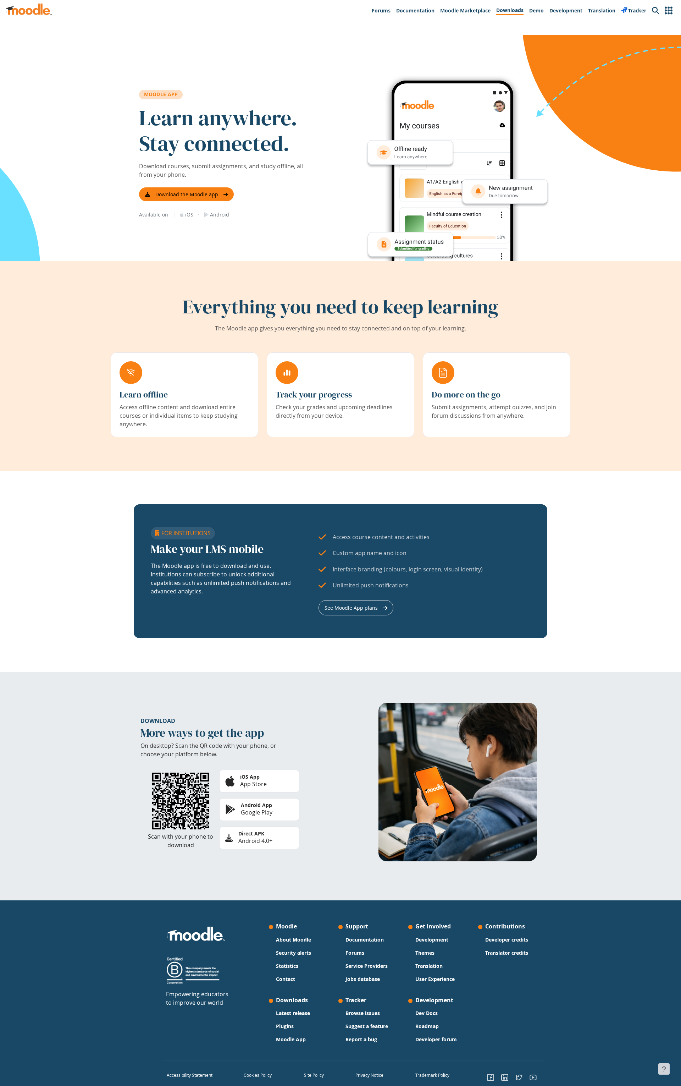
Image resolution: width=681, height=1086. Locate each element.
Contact (285, 979)
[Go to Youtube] (533, 1077)
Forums (354, 952)
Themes (424, 952)
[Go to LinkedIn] (504, 1077)
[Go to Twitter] (518, 1077)
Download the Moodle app (186, 194)
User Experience (435, 979)
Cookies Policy (258, 1075)
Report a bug (361, 1039)
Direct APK (251, 833)
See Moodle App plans (351, 607)
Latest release (293, 1013)
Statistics (287, 965)
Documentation (364, 939)
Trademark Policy (432, 1075)
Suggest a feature (366, 1026)
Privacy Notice (369, 1075)
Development (431, 939)
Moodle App (291, 1039)
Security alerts (293, 952)
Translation (429, 965)
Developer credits (506, 939)
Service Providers (366, 965)
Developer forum (436, 1039)
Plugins (285, 1026)
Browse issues (362, 1013)
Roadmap (427, 1026)
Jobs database (362, 979)
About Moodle (293, 939)
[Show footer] (664, 1069)
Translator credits (506, 952)
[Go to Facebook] (490, 1077)
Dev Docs (426, 1013)
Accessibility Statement (189, 1075)
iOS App (250, 776)
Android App (256, 805)
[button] (668, 11)
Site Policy (314, 1075)
